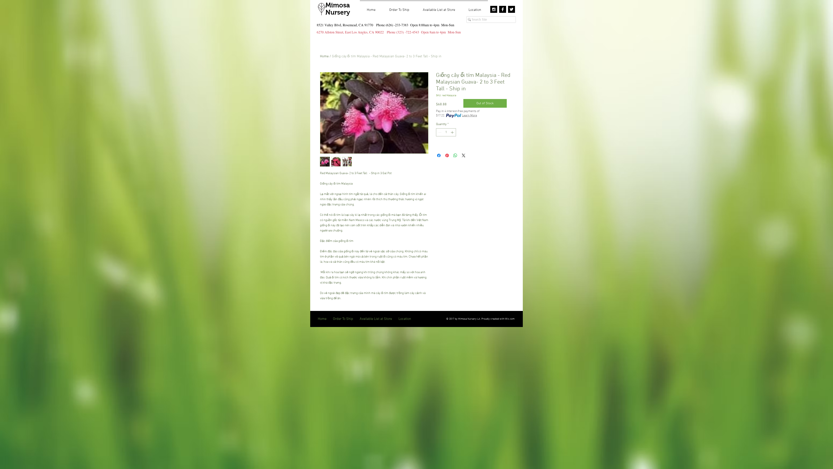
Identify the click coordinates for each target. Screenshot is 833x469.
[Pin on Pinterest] (447, 155)
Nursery (337, 12)
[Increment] (452, 132)
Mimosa (337, 5)
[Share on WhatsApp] (455, 155)
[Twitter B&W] (511, 9)
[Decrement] (439, 132)
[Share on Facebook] (438, 155)
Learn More (469, 115)
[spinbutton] (446, 132)
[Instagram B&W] (493, 9)
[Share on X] (463, 155)
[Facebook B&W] (502, 9)
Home (324, 56)
